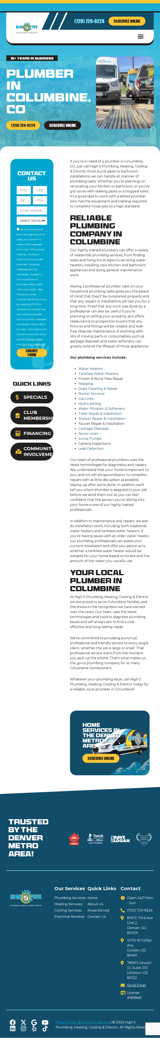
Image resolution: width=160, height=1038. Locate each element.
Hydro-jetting (89, 404)
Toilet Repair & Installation (100, 414)
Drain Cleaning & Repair (98, 389)
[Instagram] (23, 1029)
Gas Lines (86, 399)
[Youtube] (45, 1022)
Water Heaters (90, 369)
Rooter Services (91, 394)
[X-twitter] (23, 1022)
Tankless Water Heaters (98, 374)
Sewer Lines (88, 434)
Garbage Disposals (93, 429)
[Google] (34, 1022)
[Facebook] (13, 1022)
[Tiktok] (45, 1029)
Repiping (85, 384)
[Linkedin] (13, 1029)
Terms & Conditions (33, 344)
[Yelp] (34, 1029)
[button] (140, 36)
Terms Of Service (95, 1022)
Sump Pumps (89, 439)
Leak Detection (91, 449)
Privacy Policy (34, 339)
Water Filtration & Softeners (101, 409)
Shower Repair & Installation (101, 419)
